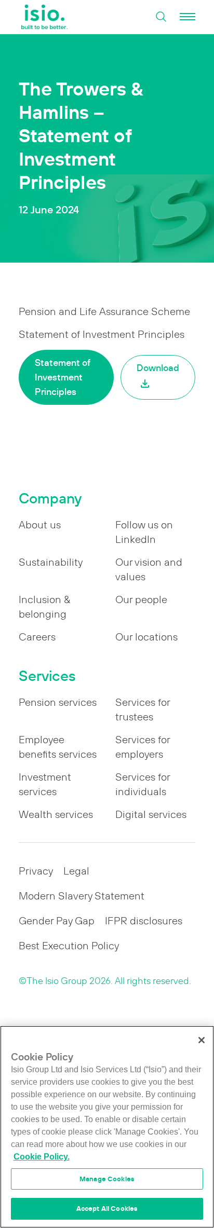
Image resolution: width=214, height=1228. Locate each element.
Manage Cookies (107, 1179)
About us (40, 525)
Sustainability (51, 562)
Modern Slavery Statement (81, 896)
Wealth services (56, 814)
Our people (141, 599)
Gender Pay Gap (57, 921)
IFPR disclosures (143, 921)
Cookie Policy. (42, 1156)
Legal (76, 871)
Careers (37, 637)
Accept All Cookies (107, 1208)
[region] (107, 1127)
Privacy (36, 871)
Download (158, 368)
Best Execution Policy (69, 945)
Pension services (58, 702)
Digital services (150, 814)
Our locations (146, 637)
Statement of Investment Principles (62, 377)
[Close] (201, 1040)
